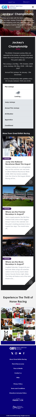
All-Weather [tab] (9, 114)
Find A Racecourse (18, 364)
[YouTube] (19, 353)
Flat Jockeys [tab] (9, 87)
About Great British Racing (18, 359)
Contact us (18, 373)
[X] (12, 353)
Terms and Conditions (18, 388)
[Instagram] (16, 353)
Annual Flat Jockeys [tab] (12, 108)
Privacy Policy (18, 384)
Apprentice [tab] (9, 120)
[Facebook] (23, 353)
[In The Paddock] (11, 2)
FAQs (18, 377)
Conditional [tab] (9, 125)
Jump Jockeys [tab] (10, 102)
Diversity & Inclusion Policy (18, 393)
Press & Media (18, 368)
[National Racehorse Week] (26, 2)
